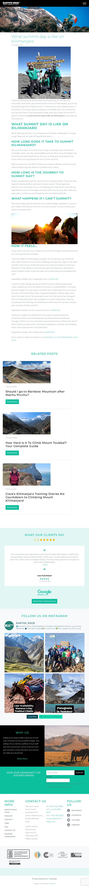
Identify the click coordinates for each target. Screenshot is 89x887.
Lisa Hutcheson (44, 576)
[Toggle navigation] (84, 3)
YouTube (76, 820)
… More (44, 565)
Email (48, 776)
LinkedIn (75, 825)
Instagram (76, 810)
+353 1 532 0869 (56, 806)
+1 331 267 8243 (56, 815)
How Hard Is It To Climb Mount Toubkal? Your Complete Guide (36, 444)
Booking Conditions (10, 835)
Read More (12, 402)
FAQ (6, 827)
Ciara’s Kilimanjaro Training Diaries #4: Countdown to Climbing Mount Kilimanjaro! (35, 497)
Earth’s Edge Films (11, 811)
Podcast (9, 816)
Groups (8, 819)
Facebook (76, 815)
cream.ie (52, 883)
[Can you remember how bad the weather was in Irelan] (64, 693)
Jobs (7, 823)
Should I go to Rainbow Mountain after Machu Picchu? (35, 393)
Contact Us (10, 830)
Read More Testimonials (44, 601)
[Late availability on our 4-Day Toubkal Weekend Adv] (24, 693)
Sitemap (53, 879)
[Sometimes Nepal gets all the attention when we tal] (24, 652)
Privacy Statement (40, 879)
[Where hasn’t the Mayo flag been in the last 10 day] (64, 652)
